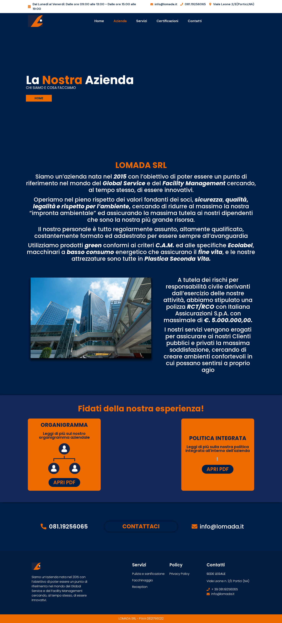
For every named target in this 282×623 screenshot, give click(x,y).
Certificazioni (167, 21)
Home (99, 21)
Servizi (141, 21)
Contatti (195, 21)
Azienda (120, 21)
